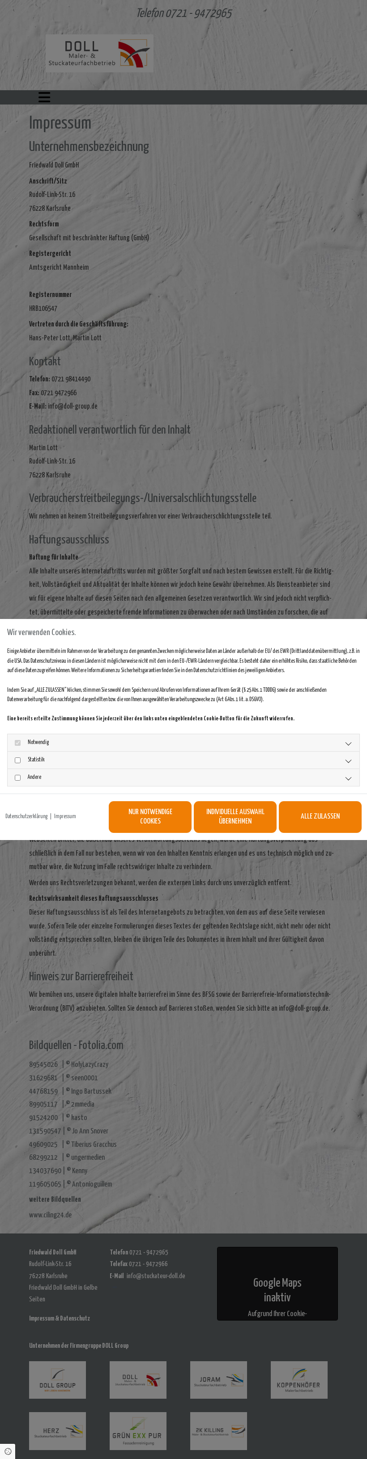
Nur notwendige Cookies (150, 817)
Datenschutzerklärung (26, 816)
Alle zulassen (320, 816)
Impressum (65, 816)
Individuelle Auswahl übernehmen (235, 817)
